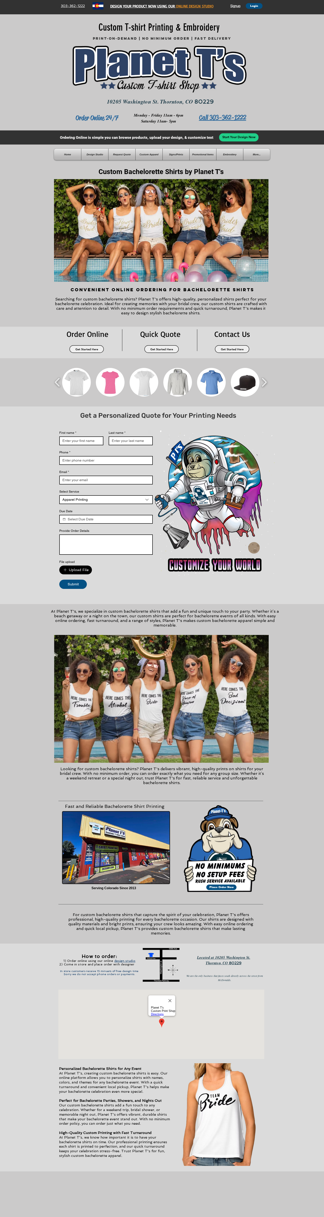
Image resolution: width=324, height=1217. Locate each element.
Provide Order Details (74, 530)
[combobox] (106, 499)
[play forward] (264, 382)
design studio (125, 961)
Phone (64, 452)
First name (67, 432)
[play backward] (57, 382)
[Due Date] (64, 519)
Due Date (66, 511)
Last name (117, 432)
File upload (67, 562)
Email (64, 472)
